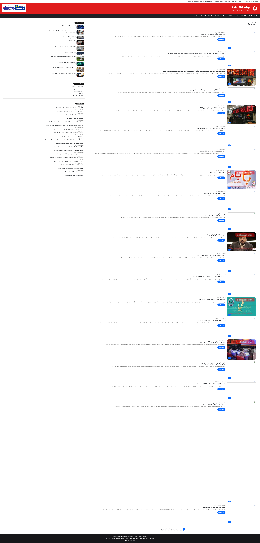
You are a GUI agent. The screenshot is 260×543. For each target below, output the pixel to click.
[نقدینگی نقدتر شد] (80, 42)
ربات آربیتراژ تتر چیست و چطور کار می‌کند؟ (67, 62)
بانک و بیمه (228, 15)
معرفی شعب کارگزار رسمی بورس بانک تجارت (213, 34)
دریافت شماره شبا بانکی (78, 89)
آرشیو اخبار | (145, 538)
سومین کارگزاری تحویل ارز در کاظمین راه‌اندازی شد (211, 255)
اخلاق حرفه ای (245, 1)
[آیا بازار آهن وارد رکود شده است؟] (80, 37)
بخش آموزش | (132, 538)
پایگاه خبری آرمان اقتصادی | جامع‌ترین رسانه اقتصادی (137, 536)
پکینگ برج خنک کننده (198, 1)
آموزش (226, 1)
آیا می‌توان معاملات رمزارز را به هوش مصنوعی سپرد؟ (65, 25)
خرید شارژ (217, 1)
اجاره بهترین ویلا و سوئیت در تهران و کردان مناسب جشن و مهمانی (62, 56)
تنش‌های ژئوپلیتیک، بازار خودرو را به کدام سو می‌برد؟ (65, 46)
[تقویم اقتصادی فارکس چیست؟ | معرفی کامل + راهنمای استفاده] (80, 75)
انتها (161, 529)
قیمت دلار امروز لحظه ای (207, 1)
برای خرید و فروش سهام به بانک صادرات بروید (212, 342)
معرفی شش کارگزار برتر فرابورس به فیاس (214, 404)
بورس (236, 15)
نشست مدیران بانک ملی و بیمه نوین (215, 215)
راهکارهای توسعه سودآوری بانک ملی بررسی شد (212, 299)
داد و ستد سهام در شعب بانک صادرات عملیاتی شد (211, 384)
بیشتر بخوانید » (221, 39)
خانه (255, 15)
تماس (233, 1)
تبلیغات (240, 1)
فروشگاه (221, 1)
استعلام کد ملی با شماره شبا (78, 95)
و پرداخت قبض (76, 91)
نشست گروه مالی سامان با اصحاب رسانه (214, 507)
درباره (236, 1)
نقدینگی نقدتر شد (72, 40)
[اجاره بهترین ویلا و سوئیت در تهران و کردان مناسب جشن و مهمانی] (80, 58)
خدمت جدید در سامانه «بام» (217, 172)
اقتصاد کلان (242, 15)
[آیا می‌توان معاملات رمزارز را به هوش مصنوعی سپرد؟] (80, 27)
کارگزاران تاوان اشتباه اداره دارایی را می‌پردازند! (212, 108)
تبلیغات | (126, 538)
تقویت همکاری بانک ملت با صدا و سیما (214, 193)
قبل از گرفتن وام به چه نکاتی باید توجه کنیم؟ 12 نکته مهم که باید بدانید (61, 31)
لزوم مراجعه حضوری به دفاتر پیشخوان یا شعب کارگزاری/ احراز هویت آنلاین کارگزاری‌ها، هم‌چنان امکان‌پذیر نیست (194, 71)
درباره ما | (122, 538)
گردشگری (196, 15)
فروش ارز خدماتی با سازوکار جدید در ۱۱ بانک (213, 364)
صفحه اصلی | (151, 538)
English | (108, 538)
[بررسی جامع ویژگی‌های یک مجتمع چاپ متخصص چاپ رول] (80, 69)
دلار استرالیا (81, 93)
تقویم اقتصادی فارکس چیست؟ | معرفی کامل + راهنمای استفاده (63, 73)
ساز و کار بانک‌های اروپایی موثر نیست (214, 235)
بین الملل (209, 15)
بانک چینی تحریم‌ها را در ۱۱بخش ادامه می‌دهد (212, 151)
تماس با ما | (118, 538)
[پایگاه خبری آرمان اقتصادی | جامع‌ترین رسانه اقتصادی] (243, 8)
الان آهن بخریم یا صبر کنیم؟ (70, 52)
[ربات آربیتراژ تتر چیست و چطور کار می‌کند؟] (80, 64)
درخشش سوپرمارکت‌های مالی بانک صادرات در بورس (210, 128)
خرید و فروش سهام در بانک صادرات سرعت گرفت (211, 320)
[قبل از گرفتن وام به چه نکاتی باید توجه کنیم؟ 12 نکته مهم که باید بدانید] (80, 32)
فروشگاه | (140, 538)
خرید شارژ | (113, 538)
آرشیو (229, 1)
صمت (216, 15)
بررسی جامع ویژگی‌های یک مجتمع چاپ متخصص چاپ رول (64, 67)
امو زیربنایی (202, 15)
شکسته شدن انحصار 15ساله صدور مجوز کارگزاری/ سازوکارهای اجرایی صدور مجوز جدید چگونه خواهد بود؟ (196, 53)
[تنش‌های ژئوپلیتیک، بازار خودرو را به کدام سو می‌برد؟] (80, 48)
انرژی (222, 15)
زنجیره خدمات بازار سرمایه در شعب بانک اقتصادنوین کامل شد (208, 277)
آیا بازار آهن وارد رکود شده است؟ (69, 36)
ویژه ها (249, 15)
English (189, 1)
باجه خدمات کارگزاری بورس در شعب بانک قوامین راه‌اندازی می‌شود (206, 90)
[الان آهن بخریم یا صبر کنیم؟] (80, 53)
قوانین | (137, 538)
